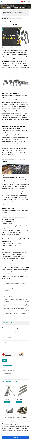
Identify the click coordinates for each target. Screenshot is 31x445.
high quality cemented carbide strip (21, 398)
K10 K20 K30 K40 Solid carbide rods (9, 398)
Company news (7, 373)
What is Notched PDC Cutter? (10, 318)
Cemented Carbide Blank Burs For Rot (9, 418)
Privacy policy (5, 434)
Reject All (15, 441)
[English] (22, 1)
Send (4, 360)
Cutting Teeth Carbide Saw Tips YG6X (21, 418)
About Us (7, 402)
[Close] (29, 423)
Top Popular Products (8, 370)
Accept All (15, 437)
